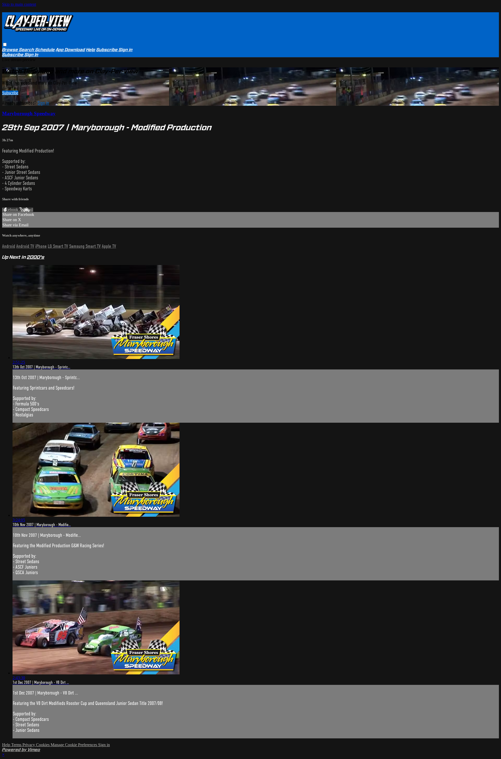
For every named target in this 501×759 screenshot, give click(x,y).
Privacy (29, 745)
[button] (5, 44)
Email (28, 209)
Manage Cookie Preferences (74, 745)
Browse (10, 49)
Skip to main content (19, 4)
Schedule (45, 49)
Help (90, 49)
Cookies (43, 745)
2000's (35, 257)
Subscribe (10, 93)
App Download (70, 49)
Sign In (31, 54)
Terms (16, 745)
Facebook (10, 209)
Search (27, 49)
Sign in (126, 49)
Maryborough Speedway (29, 113)
